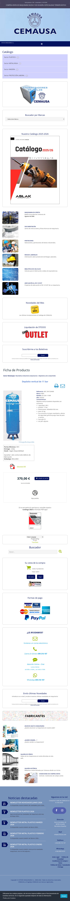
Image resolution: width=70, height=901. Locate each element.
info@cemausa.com (60, 834)
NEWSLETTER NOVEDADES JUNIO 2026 (26, 802)
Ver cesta (31, 577)
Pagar (40, 577)
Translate (35, 542)
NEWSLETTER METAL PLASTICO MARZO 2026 (26, 823)
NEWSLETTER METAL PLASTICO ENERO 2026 (26, 845)
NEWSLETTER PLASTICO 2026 (22, 811)
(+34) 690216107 (60, 851)
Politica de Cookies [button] (9, 898)
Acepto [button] (64, 896)
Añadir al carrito (43, 478)
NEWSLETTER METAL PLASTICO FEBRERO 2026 (27, 834)
